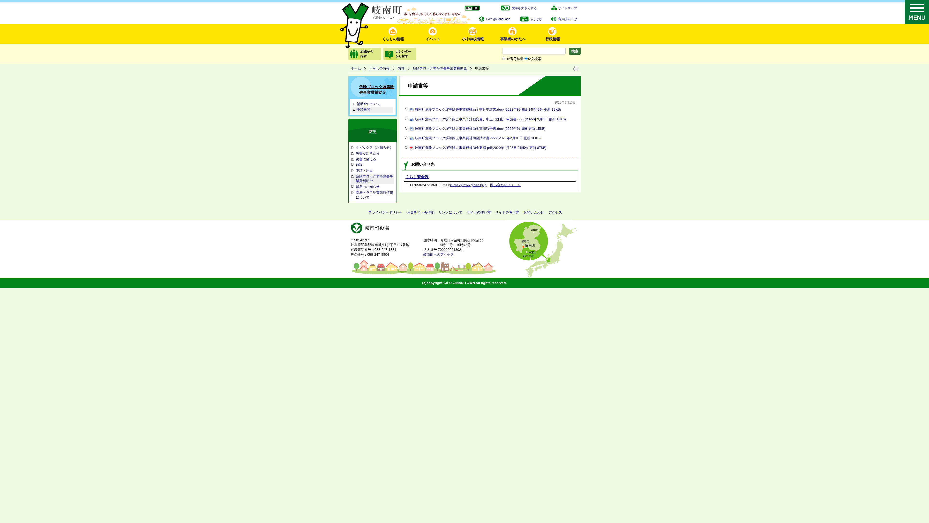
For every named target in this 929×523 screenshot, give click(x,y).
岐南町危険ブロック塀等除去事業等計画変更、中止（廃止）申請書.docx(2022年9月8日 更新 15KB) (490, 119)
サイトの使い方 (479, 212)
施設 (359, 165)
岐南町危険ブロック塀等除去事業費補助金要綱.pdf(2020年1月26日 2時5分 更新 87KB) (481, 148)
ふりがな (536, 19)
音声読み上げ (567, 19)
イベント (433, 39)
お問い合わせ (534, 212)
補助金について (369, 104)
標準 (468, 8)
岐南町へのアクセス (438, 254)
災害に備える (366, 159)
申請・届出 (364, 170)
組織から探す (366, 54)
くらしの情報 (393, 39)
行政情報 (553, 39)
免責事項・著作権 (420, 212)
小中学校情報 (473, 39)
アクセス (555, 212)
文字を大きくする (524, 8)
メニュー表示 (917, 12)
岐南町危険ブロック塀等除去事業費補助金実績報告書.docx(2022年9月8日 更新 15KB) (480, 129)
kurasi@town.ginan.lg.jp (468, 185)
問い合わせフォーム (505, 185)
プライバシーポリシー (385, 212)
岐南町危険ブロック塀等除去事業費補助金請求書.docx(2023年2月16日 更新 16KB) (478, 138)
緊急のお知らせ (368, 187)
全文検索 (534, 59)
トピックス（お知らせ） (374, 147)
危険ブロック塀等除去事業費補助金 (440, 68)
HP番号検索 (514, 59)
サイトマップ (567, 8)
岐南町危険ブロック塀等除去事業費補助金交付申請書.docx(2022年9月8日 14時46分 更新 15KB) (488, 109)
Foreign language (498, 19)
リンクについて (450, 212)
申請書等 (363, 110)
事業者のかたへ (513, 39)
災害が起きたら (368, 153)
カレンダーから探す (403, 54)
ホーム (356, 68)
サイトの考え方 (507, 212)
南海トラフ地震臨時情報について (374, 195)
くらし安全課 (417, 177)
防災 (401, 68)
